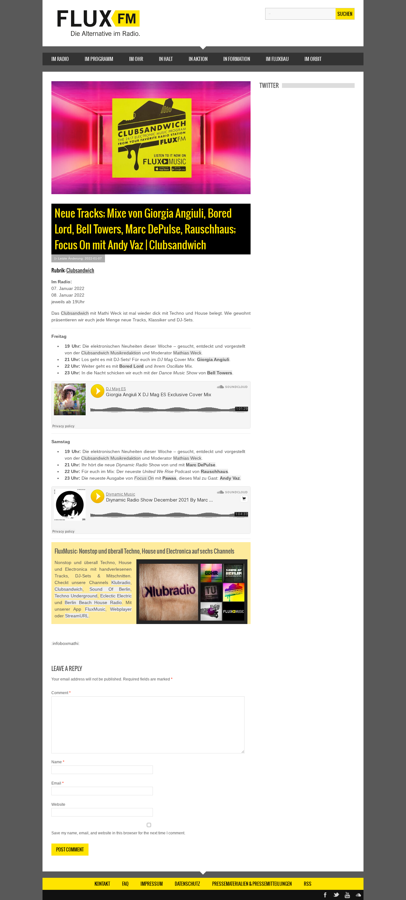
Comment (61, 693)
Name (57, 762)
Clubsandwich (80, 270)
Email (57, 783)
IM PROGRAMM (99, 58)
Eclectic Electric (116, 595)
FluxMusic (95, 609)
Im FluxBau (277, 58)
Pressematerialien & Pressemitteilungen (252, 883)
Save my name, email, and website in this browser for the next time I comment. (118, 833)
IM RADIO (60, 58)
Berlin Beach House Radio (93, 602)
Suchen (344, 13)
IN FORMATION (236, 58)
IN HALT (166, 58)
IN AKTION (198, 58)
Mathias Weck (187, 352)
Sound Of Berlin (109, 589)
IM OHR (136, 58)
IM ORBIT (313, 58)
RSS (307, 883)
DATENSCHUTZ (187, 883)
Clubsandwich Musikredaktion (111, 352)
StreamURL (76, 615)
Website (58, 804)
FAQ (125, 883)
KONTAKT (102, 883)
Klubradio (120, 582)
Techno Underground (76, 595)
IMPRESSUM (152, 883)
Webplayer (121, 609)
